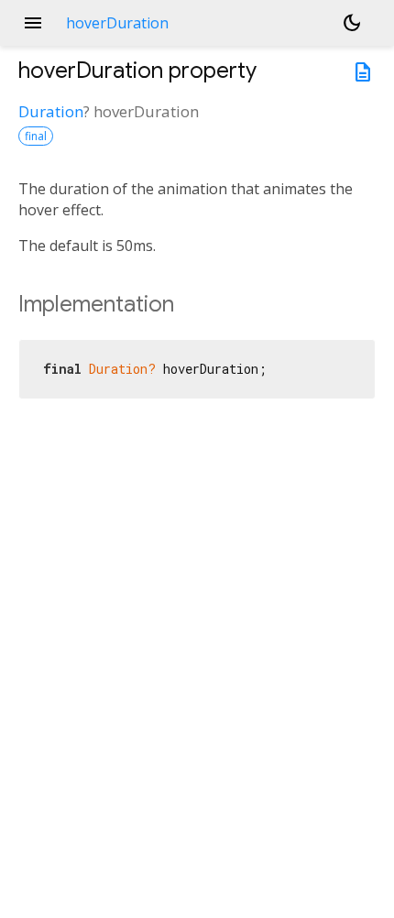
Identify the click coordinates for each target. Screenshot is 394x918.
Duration (50, 111)
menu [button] (33, 23)
